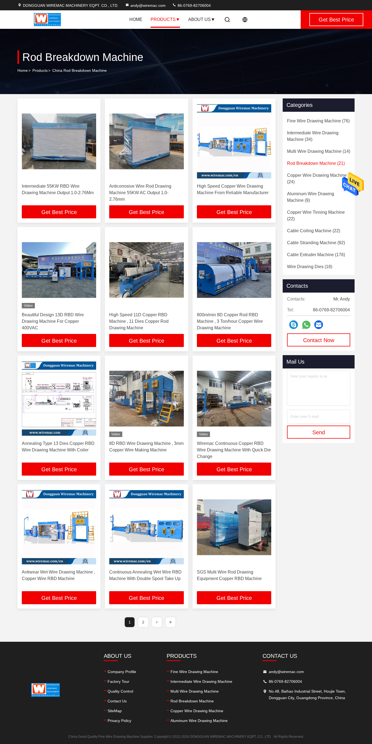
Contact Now (318, 340)
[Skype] (293, 324)
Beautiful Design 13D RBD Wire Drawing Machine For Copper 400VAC (53, 321)
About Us (199, 19)
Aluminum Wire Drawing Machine (199, 720)
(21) (316, 163)
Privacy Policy (119, 720)
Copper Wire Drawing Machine (196, 711)
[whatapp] (306, 324)
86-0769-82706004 (193, 5)
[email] (318, 324)
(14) (318, 151)
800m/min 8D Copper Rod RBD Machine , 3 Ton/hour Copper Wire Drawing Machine (230, 321)
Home (135, 19)
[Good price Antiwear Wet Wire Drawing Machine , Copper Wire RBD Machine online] (59, 527)
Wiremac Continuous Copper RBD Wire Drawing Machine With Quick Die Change (234, 450)
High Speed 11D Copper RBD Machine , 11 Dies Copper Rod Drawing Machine (139, 321)
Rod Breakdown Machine (192, 701)
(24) (317, 178)
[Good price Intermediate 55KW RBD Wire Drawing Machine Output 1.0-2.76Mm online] (59, 141)
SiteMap (115, 711)
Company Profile (122, 671)
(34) (313, 136)
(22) (316, 215)
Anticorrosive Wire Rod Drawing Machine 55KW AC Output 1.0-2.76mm (140, 193)
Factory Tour (118, 681)
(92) (316, 242)
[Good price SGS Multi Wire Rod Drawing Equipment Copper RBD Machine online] (234, 527)
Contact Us (117, 701)
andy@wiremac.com (148, 5)
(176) (316, 254)
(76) (318, 121)
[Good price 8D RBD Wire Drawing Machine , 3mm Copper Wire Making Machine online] (146, 398)
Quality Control (120, 691)
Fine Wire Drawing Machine (194, 671)
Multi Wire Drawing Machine (194, 691)
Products (163, 19)
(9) (310, 197)
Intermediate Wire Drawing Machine (201, 681)
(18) (309, 266)
